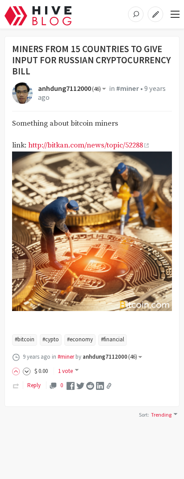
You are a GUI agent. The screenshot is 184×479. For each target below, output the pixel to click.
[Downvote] (27, 371)
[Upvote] (17, 371)
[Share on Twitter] (80, 385)
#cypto (50, 339)
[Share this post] (109, 386)
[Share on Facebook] (71, 385)
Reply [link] (34, 385)
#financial (112, 339)
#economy (80, 339)
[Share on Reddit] (90, 385)
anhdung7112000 (69, 88)
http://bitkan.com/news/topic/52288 (85, 145)
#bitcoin (24, 339)
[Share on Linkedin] (100, 385)
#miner (127, 88)
